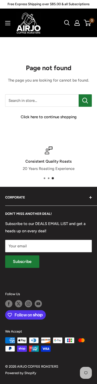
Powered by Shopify (20, 373)
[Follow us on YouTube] (38, 303)
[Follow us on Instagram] (28, 303)
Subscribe (22, 261)
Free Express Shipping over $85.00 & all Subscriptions (48, 4)
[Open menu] (7, 23)
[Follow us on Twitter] (18, 303)
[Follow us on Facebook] (8, 303)
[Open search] (67, 23)
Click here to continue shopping (49, 117)
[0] (87, 23)
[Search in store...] (85, 100)
